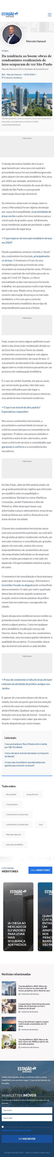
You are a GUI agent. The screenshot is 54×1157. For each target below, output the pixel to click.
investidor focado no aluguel (17, 585)
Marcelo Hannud (14, 74)
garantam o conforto (13, 446)
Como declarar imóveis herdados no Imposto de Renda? (27, 755)
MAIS (40, 870)
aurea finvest (32, 794)
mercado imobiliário (14, 844)
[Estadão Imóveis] (10, 14)
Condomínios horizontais (17, 814)
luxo (41, 824)
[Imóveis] (27, 1069)
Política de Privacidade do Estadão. (16, 1130)
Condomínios (12, 804)
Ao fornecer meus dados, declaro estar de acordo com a (26, 1128)
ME (27, 1138)
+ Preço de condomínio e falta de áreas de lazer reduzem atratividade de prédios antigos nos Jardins (27, 684)
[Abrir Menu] (49, 14)
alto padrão (11, 794)
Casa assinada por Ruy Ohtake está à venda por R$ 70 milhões (26, 745)
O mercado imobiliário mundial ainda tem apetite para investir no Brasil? (25, 764)
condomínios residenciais (17, 824)
